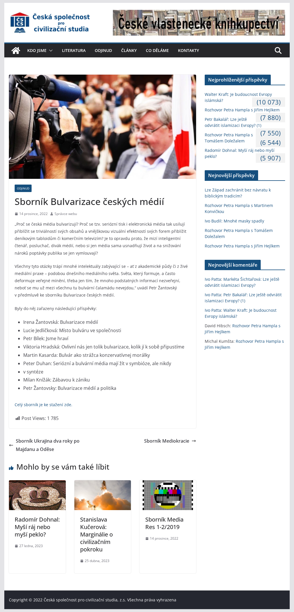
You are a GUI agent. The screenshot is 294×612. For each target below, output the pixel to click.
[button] (50, 51)
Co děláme (157, 50)
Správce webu (66, 213)
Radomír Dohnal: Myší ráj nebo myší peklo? (37, 527)
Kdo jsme (37, 50)
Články (129, 50)
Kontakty (188, 50)
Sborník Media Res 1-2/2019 (164, 523)
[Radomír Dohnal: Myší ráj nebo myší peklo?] (37, 484)
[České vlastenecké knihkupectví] (199, 14)
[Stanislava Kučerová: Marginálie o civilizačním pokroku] (102, 484)
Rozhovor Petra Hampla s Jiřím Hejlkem (242, 110)
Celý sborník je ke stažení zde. (43, 404)
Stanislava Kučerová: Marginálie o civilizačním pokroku (96, 534)
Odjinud (103, 50)
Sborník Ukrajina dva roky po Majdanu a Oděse (48, 445)
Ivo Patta (213, 279)
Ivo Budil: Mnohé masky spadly (234, 221)
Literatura (74, 50)
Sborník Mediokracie (166, 441)
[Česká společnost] (16, 50)
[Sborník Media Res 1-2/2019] (168, 484)
